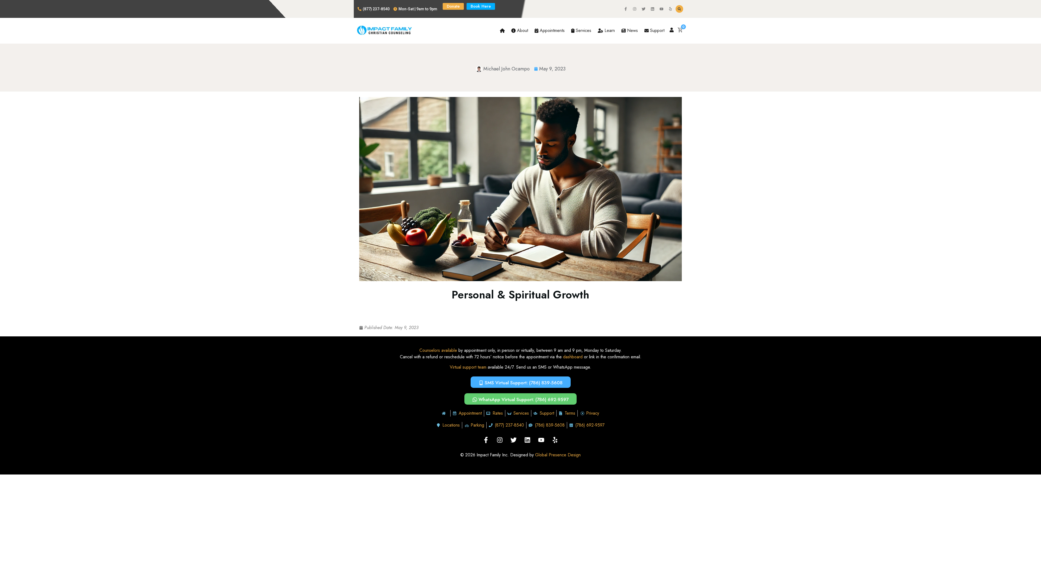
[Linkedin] (652, 9)
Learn (609, 30)
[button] (679, 9)
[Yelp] (670, 9)
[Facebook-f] (625, 9)
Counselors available (438, 350)
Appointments (551, 30)
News (632, 30)
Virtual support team (468, 367)
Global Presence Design (558, 455)
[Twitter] (643, 9)
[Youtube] (661, 9)
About (522, 30)
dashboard (573, 357)
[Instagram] (634, 9)
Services (582, 30)
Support (656, 30)
